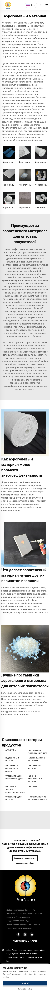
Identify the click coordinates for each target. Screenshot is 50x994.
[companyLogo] (7, 5)
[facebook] (18, 934)
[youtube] (25, 934)
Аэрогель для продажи (35, 766)
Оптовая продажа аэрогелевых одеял (13, 777)
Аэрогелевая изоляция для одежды (11, 768)
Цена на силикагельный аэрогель (35, 779)
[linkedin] (32, 934)
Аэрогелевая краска (13, 207)
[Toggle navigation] (46, 5)
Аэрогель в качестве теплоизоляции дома (14, 789)
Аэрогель (32, 786)
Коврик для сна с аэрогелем (36, 759)
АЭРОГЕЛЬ (10, 750)
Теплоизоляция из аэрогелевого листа (37, 798)
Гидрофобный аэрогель (11, 759)
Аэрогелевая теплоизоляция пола (37, 751)
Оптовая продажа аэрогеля (13, 798)
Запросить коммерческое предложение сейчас (25, 859)
